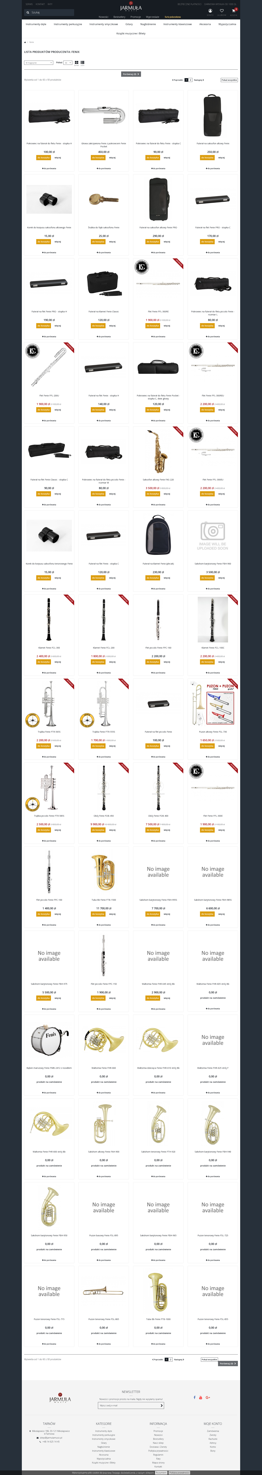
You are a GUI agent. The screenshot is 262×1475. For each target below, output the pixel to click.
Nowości (103, 17)
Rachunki (213, 1438)
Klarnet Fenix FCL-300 (49, 647)
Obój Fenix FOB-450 (104, 815)
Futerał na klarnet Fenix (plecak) (158, 563)
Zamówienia (213, 1431)
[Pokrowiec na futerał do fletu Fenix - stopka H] (49, 115)
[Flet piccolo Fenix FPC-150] (104, 956)
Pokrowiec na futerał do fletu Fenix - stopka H (49, 143)
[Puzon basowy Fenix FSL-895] (104, 1207)
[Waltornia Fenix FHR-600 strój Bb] (49, 1124)
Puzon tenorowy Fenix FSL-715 (49, 1319)
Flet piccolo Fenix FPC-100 (49, 899)
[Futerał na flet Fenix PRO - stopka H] (49, 283)
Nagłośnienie (148, 24)
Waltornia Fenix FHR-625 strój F (212, 1067)
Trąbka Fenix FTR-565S (49, 731)
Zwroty (213, 1435)
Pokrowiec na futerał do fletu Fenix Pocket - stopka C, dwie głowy (158, 397)
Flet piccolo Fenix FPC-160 (158, 647)
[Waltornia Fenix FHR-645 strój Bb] (158, 956)
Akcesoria (205, 24)
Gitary (129, 24)
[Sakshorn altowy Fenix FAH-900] (104, 1124)
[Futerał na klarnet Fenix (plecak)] (158, 536)
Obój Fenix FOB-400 (158, 815)
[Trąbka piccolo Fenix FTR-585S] (49, 788)
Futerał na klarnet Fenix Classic (104, 311)
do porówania (50, 168)
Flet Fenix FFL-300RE (158, 311)
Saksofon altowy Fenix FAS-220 (158, 479)
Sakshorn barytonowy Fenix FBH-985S (213, 899)
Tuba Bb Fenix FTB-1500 (104, 899)
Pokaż (59, 62)
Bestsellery (119, 17)
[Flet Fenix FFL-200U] (49, 367)
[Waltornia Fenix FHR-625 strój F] (213, 1040)
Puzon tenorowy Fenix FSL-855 (213, 1319)
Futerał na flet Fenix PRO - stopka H (49, 311)
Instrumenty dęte (36, 24)
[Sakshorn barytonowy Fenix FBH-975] (49, 956)
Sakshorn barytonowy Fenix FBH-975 (49, 983)
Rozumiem (161, 1472)
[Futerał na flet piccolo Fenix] (158, 704)
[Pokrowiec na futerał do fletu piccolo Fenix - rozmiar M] (104, 451)
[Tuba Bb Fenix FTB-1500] (104, 872)
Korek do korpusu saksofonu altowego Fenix (49, 227)
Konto (213, 1446)
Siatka (76, 65)
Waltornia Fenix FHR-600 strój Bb (49, 1151)
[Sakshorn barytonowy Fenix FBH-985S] (213, 872)
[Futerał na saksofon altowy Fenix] (213, 115)
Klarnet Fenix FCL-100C (213, 647)
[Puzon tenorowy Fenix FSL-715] (49, 1291)
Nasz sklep (158, 1442)
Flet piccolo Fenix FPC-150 (104, 983)
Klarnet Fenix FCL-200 (103, 647)
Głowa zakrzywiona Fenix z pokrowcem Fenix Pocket (103, 145)
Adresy (213, 1442)
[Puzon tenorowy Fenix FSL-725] (213, 1207)
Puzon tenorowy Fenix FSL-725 (213, 1235)
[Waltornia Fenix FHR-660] (104, 1040)
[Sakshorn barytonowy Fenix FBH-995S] (158, 872)
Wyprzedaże (152, 17)
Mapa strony (158, 1462)
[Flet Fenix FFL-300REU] (213, 367)
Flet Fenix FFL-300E (213, 815)
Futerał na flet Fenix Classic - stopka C (49, 479)
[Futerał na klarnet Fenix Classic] (104, 283)
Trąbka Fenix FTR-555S (103, 731)
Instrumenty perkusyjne (68, 24)
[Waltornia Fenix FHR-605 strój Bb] (213, 956)
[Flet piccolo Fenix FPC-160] (158, 620)
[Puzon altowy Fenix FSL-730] (213, 704)
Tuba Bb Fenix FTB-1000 (158, 1319)
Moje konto (213, 1424)
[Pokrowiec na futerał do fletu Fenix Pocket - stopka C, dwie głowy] (158, 367)
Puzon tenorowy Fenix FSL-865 (103, 1319)
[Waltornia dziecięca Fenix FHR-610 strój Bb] (158, 1040)
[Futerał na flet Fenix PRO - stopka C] (213, 199)
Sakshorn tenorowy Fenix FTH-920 (158, 1151)
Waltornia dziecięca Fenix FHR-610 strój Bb (158, 1067)
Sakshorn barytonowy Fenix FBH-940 (213, 1151)
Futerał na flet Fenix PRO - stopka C (212, 227)
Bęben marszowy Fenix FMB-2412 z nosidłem (49, 1067)
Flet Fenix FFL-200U (49, 395)
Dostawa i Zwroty (158, 1446)
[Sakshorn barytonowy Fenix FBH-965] (158, 1207)
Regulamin (158, 1454)
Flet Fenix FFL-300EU (213, 479)
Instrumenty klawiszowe (177, 24)
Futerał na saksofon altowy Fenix (213, 143)
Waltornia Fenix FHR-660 (104, 1067)
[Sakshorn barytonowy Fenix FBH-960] (213, 536)
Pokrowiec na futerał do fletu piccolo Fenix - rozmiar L (213, 313)
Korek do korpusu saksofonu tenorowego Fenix (49, 563)
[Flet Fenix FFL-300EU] (213, 451)
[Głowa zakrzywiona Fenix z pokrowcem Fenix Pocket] (104, 115)
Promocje (135, 17)
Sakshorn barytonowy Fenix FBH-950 (49, 1235)
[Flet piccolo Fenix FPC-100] (49, 872)
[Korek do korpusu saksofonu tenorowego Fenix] (49, 536)
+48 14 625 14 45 (51, 1441)
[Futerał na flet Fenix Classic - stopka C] (49, 451)
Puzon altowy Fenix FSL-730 (213, 731)
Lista (82, 65)
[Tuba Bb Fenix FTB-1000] (158, 1291)
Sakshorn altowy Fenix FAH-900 (103, 1151)
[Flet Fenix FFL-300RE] (158, 283)
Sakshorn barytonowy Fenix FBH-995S (158, 899)
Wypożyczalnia (227, 24)
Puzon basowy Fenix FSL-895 (103, 1235)
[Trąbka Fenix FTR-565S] (49, 704)
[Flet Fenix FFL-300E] (213, 788)
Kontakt (158, 1466)
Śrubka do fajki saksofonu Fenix (103, 227)
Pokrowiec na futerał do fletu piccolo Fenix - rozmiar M (103, 481)
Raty (158, 1458)
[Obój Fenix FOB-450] (104, 788)
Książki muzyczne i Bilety (130, 33)
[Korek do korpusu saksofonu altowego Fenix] (49, 199)
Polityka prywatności (179, 1472)
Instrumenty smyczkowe (103, 24)
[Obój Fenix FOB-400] (158, 788)
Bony (212, 1450)
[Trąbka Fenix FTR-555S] (104, 704)
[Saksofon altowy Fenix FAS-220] (158, 451)
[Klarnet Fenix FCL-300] (49, 620)
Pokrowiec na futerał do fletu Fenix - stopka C (158, 143)
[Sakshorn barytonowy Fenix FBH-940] (213, 1124)
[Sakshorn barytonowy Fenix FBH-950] (49, 1207)
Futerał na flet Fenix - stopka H (104, 395)
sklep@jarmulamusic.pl (51, 1437)
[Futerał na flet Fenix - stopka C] (104, 536)
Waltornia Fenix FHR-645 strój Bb (158, 983)
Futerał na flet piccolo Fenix (158, 731)
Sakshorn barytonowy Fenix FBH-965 (158, 1235)
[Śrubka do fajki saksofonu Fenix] (104, 199)
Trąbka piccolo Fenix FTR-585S (49, 815)
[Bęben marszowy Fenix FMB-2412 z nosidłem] (49, 1040)
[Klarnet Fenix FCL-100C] (213, 620)
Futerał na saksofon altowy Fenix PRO (158, 227)
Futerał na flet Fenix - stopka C (104, 563)
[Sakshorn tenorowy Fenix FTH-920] (158, 1124)
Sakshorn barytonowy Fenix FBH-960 (213, 563)
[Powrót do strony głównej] (25, 42)
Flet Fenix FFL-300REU (213, 395)
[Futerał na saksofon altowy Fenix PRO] (158, 199)
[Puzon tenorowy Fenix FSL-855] (213, 1291)
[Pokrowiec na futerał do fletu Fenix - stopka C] (158, 115)
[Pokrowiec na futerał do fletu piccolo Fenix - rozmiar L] (213, 283)
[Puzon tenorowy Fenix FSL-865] (104, 1291)
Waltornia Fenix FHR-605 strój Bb (212, 983)
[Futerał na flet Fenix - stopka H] (104, 367)
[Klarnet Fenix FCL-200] (104, 620)
